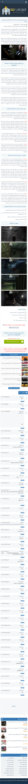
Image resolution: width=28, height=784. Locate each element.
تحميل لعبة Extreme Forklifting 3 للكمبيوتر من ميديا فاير (11, 374)
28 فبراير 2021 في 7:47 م (5, 522)
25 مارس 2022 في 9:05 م (5, 610)
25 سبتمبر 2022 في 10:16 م (5, 625)
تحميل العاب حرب (10, 762)
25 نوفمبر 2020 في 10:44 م (5, 438)
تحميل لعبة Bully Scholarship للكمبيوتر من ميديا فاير (12, 358)
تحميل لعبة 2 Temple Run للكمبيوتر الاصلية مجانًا (11, 383)
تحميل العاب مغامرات (7, 26)
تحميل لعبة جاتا (24, 775)
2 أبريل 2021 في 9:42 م (5, 551)
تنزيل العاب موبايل (10, 775)
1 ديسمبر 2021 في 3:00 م (5, 603)
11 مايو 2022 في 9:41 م (5, 617)
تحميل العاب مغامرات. (23, 772)
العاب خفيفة (24, 758)
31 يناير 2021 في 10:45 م (5, 482)
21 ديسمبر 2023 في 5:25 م (5, 661)
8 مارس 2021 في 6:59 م (5, 529)
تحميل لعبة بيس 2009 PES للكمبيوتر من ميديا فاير (17, 740)
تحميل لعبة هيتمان (15, 327)
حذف (21, 401)
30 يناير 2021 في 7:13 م (5, 468)
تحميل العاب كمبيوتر (10, 768)
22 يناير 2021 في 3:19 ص (5, 460)
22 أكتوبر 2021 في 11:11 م (5, 596)
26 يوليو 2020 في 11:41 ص (5, 411)
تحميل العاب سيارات (23, 766)
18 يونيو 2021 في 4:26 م (5, 574)
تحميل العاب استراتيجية (22, 760)
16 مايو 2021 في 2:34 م (5, 559)
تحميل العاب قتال (15, 26)
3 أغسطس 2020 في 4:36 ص (6, 430)
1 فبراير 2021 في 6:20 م (5, 490)
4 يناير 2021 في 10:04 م (5, 445)
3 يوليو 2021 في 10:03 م (5, 581)
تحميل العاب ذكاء (23, 764)
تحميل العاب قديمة (23, 768)
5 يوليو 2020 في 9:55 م (5, 404)
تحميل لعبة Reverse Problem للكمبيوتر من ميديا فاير (11, 363)
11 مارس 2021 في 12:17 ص (5, 536)
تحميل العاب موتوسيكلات (9, 772)
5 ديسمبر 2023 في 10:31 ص (5, 647)
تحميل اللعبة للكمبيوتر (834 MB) (13, 341)
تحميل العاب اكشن (22, 26)
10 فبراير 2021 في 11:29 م (5, 508)
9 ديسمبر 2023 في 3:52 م (5, 654)
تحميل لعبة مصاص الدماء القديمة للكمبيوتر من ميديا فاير (12, 379)
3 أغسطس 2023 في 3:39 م (5, 632)
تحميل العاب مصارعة (23, 770)
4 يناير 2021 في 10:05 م (5, 452)
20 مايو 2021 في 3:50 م (5, 567)
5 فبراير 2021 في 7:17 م (5, 498)
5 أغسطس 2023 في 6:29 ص (6, 639)
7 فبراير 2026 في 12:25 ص (5, 683)
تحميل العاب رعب (10, 764)
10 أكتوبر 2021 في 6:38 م (5, 588)
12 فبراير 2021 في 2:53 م (5, 515)
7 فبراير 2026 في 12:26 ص (5, 690)
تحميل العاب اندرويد (23, 762)
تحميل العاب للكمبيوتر (12, 338)
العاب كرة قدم (11, 758)
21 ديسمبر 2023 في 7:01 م (5, 668)
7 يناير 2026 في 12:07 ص (5, 676)
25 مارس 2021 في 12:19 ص (5, 544)
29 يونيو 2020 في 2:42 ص (5, 396)
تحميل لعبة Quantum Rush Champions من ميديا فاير (11, 368)
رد (23, 401)
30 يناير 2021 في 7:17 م (5, 475)
